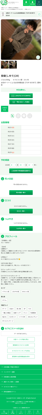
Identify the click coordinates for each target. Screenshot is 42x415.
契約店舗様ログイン (10, 392)
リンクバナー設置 (9, 372)
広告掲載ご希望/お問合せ (11, 367)
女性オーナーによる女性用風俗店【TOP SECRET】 (12, 9)
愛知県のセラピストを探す (21, 345)
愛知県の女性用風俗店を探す (21, 356)
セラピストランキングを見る (21, 351)
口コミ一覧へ (21, 211)
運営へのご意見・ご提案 (11, 382)
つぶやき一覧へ (21, 228)
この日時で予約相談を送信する (21, 171)
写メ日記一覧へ (21, 192)
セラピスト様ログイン (10, 387)
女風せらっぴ (4, 7)
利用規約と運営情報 (10, 377)
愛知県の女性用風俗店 (13, 7)
